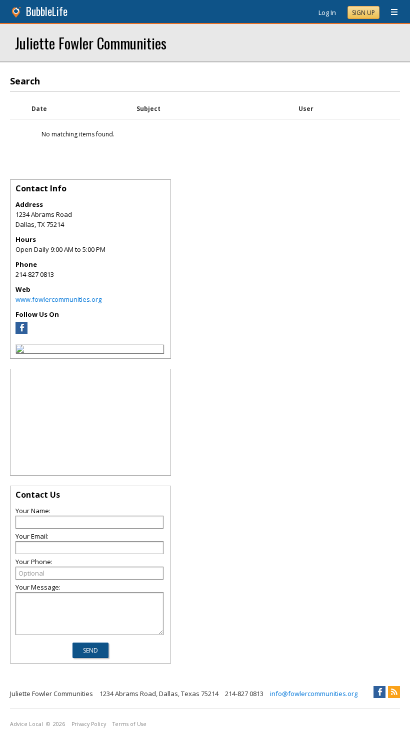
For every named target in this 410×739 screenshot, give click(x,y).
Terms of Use (129, 724)
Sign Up (363, 12)
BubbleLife (47, 11)
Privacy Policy (89, 724)
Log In (327, 12)
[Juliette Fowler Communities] (20, 350)
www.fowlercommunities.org (59, 299)
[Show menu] (390, 12)
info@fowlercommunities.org (314, 693)
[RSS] (394, 692)
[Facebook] (22, 331)
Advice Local (26, 724)
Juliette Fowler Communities (90, 42)
